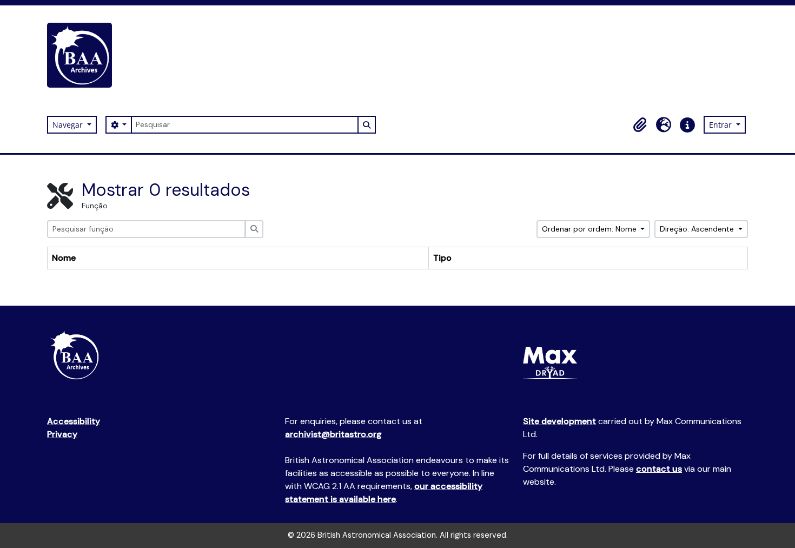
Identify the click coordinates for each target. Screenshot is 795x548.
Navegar (68, 125)
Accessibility (73, 421)
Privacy (62, 434)
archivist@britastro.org (333, 434)
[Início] (84, 55)
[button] (640, 125)
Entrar (721, 125)
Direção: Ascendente (698, 229)
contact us (659, 468)
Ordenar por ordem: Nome (590, 229)
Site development (559, 421)
